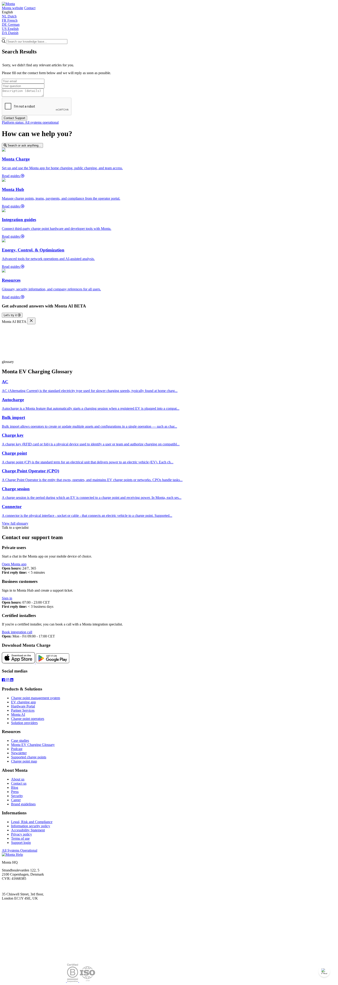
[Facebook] (4, 680)
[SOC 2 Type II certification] (34, 981)
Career (16, 800)
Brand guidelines (23, 804)
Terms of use (20, 838)
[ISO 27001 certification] (87, 981)
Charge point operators (27, 719)
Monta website (12, 8)
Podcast (16, 749)
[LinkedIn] (11, 680)
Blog (14, 787)
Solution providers (24, 723)
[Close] (31, 321)
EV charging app (23, 702)
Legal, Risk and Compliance (31, 822)
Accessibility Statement (28, 830)
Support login (21, 843)
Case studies (20, 740)
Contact (29, 8)
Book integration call (17, 632)
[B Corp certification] (73, 981)
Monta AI (18, 714)
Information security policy (30, 826)
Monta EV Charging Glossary (33, 745)
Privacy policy (21, 834)
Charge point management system (35, 698)
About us (17, 779)
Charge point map (24, 761)
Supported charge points (28, 757)
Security (17, 796)
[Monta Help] (8, 4)
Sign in (7, 598)
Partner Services (22, 710)
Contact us (18, 783)
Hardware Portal (23, 706)
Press (15, 792)
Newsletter (19, 753)
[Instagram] (8, 680)
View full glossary (15, 523)
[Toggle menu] (4, 38)
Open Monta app (14, 564)
